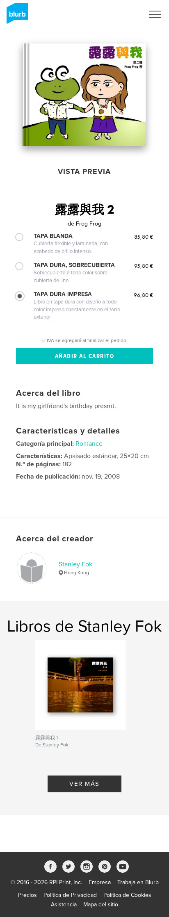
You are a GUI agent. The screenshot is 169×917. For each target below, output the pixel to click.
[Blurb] (15, 16)
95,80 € (143, 265)
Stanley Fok (75, 564)
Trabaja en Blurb (138, 882)
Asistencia (64, 904)
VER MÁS (84, 783)
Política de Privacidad (70, 895)
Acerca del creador (54, 539)
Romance (89, 444)
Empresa (100, 882)
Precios (27, 895)
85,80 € (143, 236)
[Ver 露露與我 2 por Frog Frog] (84, 94)
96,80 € (143, 295)
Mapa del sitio (100, 904)
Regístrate (120, 14)
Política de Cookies (127, 895)
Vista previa (84, 171)
